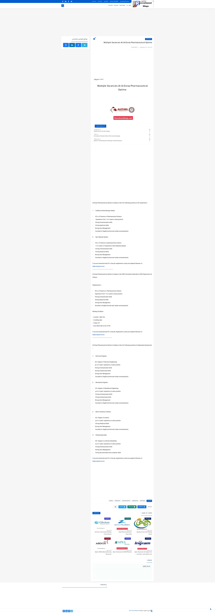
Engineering (135, 500)
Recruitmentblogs (133, 610)
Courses (116, 5)
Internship (122, 5)
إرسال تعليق (146, 566)
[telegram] (71, 1)
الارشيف (106, 1)
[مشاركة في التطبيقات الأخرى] (115, 506)
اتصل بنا (100, 1)
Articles (111, 5)
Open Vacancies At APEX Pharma (122, 552)
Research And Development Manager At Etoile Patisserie (108, 140)
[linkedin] (66, 1)
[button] (141, 506)
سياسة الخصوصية (124, 1)
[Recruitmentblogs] (143, 4)
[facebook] (69, 1)
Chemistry (148, 39)
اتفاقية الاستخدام (114, 1)
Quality (111, 500)
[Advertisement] (107, 23)
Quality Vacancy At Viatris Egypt (102, 131)
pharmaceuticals (126, 500)
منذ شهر (149, 530)
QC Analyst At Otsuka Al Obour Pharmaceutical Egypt (107, 136)
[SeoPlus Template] (151, 611)
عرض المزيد (96, 513)
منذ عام (96, 134)
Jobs (130, 5)
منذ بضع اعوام (98, 139)
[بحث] (62, 5)
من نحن (94, 1)
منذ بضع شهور (98, 129)
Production (117, 500)
